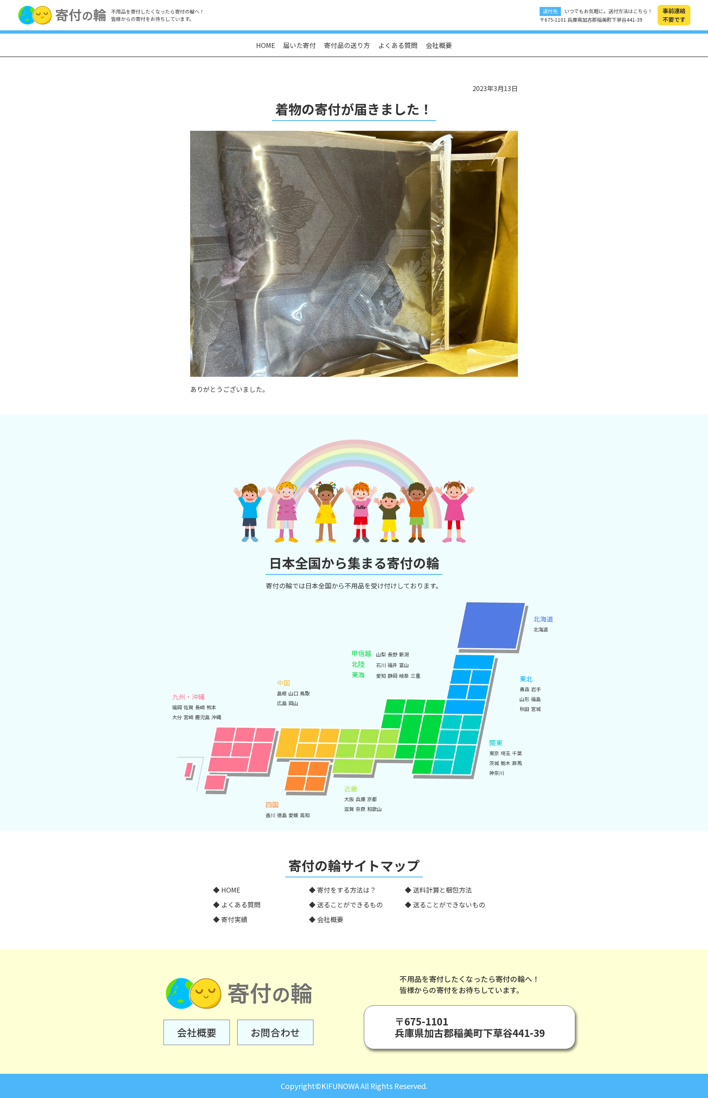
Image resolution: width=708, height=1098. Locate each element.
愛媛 (293, 814)
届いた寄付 (299, 45)
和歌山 (374, 808)
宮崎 (188, 716)
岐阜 (404, 675)
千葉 (517, 752)
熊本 (211, 707)
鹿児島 (202, 716)
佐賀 (188, 707)
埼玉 (506, 752)
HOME (265, 45)
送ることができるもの (350, 904)
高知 (305, 814)
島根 (282, 693)
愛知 (381, 675)
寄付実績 (234, 919)
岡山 (293, 702)
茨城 (494, 762)
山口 (293, 693)
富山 (404, 664)
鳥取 (305, 693)
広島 (282, 702)
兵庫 (360, 798)
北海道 (540, 629)
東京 (494, 752)
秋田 (524, 708)
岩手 (536, 689)
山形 (524, 698)
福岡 (177, 707)
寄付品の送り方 (347, 45)
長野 (392, 654)
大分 (177, 716)
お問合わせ (275, 1032)
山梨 (381, 654)
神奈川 (496, 772)
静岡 (392, 675)
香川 (270, 814)
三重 (415, 675)
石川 (381, 664)
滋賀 (349, 808)
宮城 (536, 708)
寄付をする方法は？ (346, 890)
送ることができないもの (449, 904)
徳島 (282, 814)
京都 (372, 798)
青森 (524, 689)
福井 (392, 664)
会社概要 (439, 45)
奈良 (360, 808)
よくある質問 (398, 45)
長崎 (200, 707)
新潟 (404, 654)
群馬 (517, 762)
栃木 (506, 762)
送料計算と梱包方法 (442, 890)
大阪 (349, 798)
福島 (536, 698)
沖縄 (216, 716)
